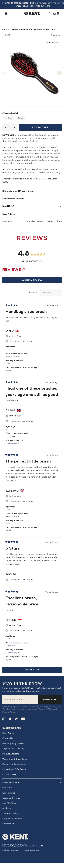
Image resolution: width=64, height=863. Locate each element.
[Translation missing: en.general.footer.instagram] (3, 719)
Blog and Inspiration (12, 818)
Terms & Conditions (32, 850)
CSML (5, 181)
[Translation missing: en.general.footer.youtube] (23, 719)
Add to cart (40, 127)
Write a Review (38, 281)
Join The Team (9, 803)
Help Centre (8, 733)
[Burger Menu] (6, 13)
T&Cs (50, 709)
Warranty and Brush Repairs (15, 759)
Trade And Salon (10, 813)
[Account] (49, 13)
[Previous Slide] (4, 73)
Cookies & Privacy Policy (10, 850)
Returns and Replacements (14, 764)
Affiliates (6, 808)
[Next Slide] (59, 73)
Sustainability (8, 823)
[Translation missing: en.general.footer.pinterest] (16, 719)
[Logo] (32, 13)
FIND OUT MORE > (44, 6)
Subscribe (50, 699)
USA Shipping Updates (13, 743)
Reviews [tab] (13, 270)
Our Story (7, 787)
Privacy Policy (8, 712)
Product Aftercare (10, 754)
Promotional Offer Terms (14, 769)
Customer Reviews (11, 798)
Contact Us (7, 738)
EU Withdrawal (9, 774)
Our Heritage (8, 793)
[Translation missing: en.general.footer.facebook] (10, 719)
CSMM (44, 178)
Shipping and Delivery (13, 748)
